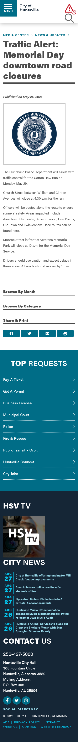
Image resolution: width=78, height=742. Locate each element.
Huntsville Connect (18, 461)
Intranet (52, 722)
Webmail (10, 726)
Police (8, 426)
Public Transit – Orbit (20, 450)
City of (29, 8)
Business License (17, 402)
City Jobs (10, 473)
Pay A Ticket (13, 379)
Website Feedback (56, 726)
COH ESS (29, 726)
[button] (69, 8)
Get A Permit (13, 391)
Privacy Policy (27, 722)
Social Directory (20, 709)
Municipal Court (16, 414)
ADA (6, 722)
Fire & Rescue (14, 438)
